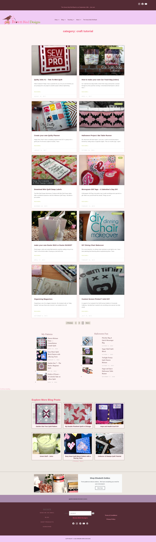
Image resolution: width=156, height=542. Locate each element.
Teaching (70, 19)
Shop (56, 19)
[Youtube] (146, 4)
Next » (82, 461)
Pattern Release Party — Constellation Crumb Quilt (53, 342)
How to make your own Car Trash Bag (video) (100, 80)
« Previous (69, 323)
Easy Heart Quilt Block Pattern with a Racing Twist (54, 354)
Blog (62, 19)
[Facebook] (142, 4)
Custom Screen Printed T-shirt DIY (96, 299)
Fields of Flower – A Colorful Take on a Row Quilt (54, 376)
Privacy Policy (111, 519)
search (67, 513)
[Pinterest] (80, 523)
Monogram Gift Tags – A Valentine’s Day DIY (100, 189)
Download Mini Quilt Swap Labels (48, 189)
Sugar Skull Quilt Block (108, 350)
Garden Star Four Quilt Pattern (46, 426)
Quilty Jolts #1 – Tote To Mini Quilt (48, 80)
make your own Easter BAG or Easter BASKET (53, 245)
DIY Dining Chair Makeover (93, 245)
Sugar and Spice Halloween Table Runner (107, 371)
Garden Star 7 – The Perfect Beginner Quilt (54, 365)
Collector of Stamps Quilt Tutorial (109, 456)
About (77, 19)
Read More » (37, 91)
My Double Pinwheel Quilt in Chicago (78, 426)
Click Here (100, 488)
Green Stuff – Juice (46, 456)
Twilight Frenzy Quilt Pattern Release (107, 360)
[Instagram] (139, 4)
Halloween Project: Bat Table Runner (97, 135)
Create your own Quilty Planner (47, 135)
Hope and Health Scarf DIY (109, 426)
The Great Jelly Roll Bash (90, 19)
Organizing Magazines (43, 299)
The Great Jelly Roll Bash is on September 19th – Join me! (78, 7)
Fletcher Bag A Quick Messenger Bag (108, 340)
